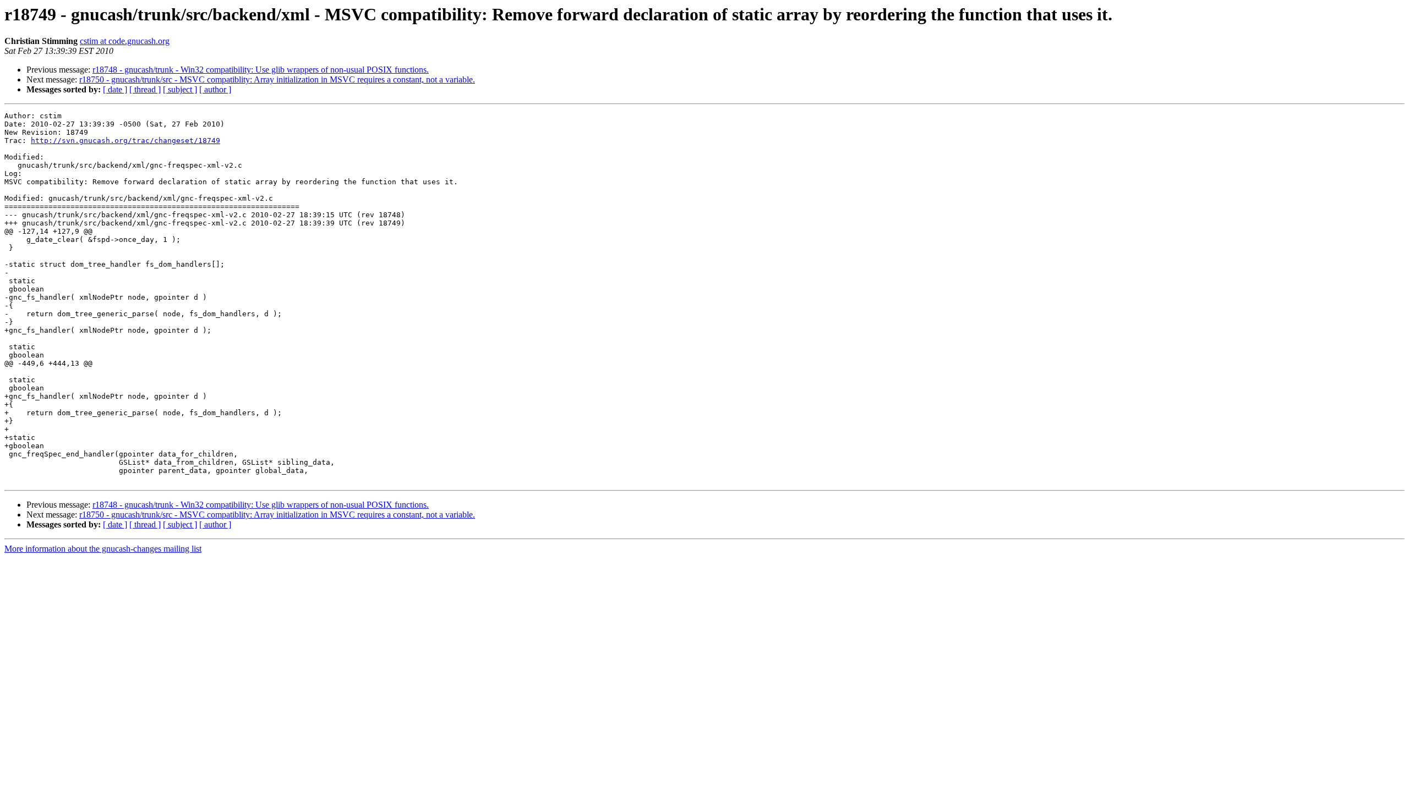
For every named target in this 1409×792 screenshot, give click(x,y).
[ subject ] (180, 89)
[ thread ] (145, 89)
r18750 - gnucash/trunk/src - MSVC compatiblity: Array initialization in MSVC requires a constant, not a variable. (277, 79)
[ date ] (115, 89)
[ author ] (215, 89)
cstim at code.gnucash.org (125, 41)
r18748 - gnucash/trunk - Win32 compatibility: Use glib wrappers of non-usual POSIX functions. (260, 69)
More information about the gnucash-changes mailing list (102, 548)
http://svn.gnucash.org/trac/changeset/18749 (125, 140)
